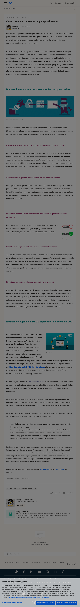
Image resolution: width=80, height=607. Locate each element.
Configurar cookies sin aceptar (12, 602)
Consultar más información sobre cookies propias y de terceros (29, 597)
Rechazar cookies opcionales (66, 602)
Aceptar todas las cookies (45, 602)
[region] (40, 592)
